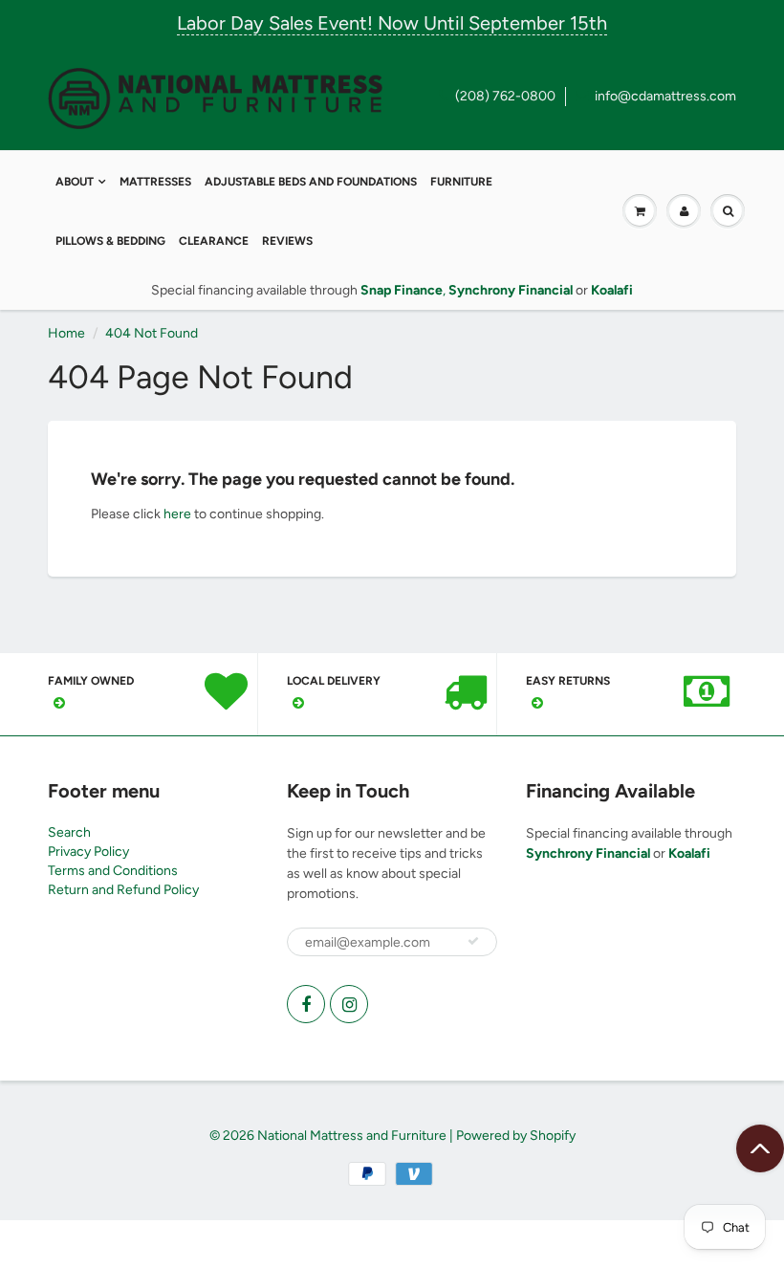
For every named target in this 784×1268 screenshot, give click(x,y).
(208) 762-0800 (505, 96)
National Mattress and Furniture (351, 1135)
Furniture (461, 181)
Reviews (287, 241)
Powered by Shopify (516, 1135)
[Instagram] (349, 1004)
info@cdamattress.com (665, 96)
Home (66, 333)
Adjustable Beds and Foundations (311, 181)
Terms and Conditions (113, 871)
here (177, 514)
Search (69, 832)
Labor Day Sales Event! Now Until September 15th (392, 22)
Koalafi (689, 853)
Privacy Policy (88, 851)
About (74, 181)
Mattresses (155, 181)
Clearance (214, 241)
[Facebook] (306, 1004)
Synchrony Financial (588, 853)
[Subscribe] (473, 941)
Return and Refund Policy (123, 890)
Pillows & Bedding (110, 241)
